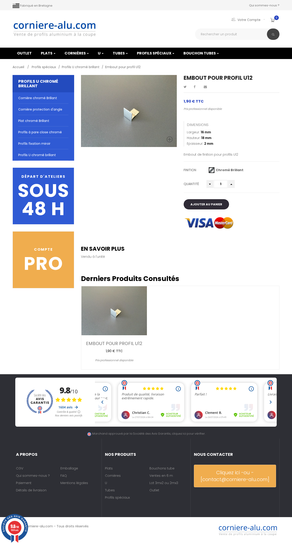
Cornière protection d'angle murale (40, 111)
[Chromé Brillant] (211, 170)
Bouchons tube (162, 468)
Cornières (75, 53)
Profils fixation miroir (34, 143)
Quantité (191, 184)
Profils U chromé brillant (37, 155)
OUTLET (24, 53)
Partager (197, 86)
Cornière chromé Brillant (37, 98)
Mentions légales (74, 483)
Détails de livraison (31, 490)
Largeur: (193, 132)
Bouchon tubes (199, 53)
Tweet (187, 86)
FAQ (63, 475)
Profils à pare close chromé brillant (40, 134)
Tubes (119, 53)
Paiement (23, 483)
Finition (190, 170)
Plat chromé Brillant (33, 121)
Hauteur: (193, 138)
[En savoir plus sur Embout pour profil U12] (114, 310)
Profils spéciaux (154, 53)
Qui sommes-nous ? (264, 5)
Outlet (154, 490)
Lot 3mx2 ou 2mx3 (163, 483)
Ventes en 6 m (161, 475)
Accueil (19, 67)
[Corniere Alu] (55, 29)
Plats (47, 53)
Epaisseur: (195, 143)
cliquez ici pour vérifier (188, 434)
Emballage (69, 468)
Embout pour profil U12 (114, 343)
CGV (19, 468)
